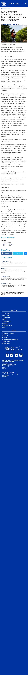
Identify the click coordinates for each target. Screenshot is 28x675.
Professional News (7, 325)
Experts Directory (6, 341)
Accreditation (5, 375)
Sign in (4, 368)
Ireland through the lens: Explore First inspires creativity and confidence (13, 285)
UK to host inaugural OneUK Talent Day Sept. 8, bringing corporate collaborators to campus (13, 278)
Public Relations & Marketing (10, 339)
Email (3, 367)
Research (4, 319)
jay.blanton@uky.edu (8, 244)
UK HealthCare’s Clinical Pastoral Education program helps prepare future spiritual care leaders (12, 293)
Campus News (5, 9)
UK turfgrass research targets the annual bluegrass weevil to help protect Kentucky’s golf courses (14, 271)
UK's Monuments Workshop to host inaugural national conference (13, 263)
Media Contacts (6, 343)
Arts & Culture (5, 323)
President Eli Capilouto (10, 24)
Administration (5, 337)
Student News (5, 315)
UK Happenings (6, 321)
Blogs (3, 327)
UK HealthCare (6, 317)
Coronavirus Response (8, 333)
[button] (25, 3)
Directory (4, 376)
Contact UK (5, 335)
